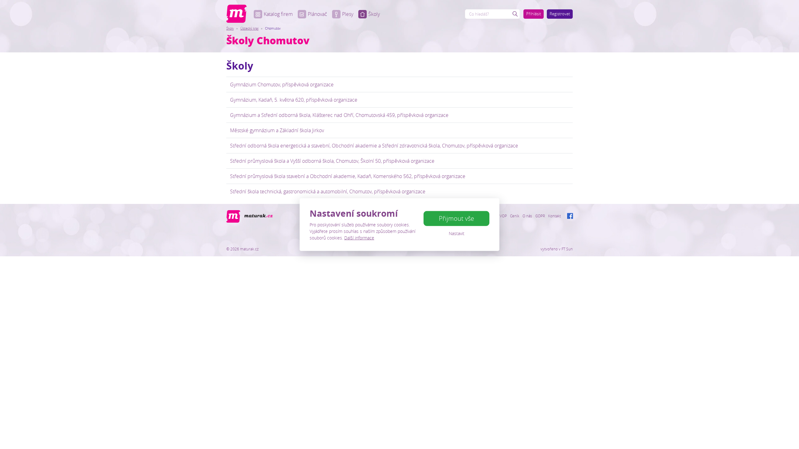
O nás (527, 215)
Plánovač (317, 14)
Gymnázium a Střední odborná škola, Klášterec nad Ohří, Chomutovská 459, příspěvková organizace (339, 115)
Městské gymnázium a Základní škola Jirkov (277, 130)
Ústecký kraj (249, 28)
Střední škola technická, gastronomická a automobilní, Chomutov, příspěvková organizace (327, 191)
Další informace (359, 237)
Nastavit (456, 233)
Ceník (514, 215)
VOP (503, 215)
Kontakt (554, 215)
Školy (374, 14)
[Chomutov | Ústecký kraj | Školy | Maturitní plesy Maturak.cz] (236, 14)
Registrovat (560, 14)
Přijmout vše (456, 218)
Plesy (347, 14)
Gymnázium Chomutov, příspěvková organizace (282, 84)
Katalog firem (278, 14)
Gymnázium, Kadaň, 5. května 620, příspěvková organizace (293, 99)
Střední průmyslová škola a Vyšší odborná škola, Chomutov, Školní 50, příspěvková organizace (332, 160)
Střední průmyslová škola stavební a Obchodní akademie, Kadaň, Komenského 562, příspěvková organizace (347, 176)
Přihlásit (533, 14)
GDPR (540, 215)
